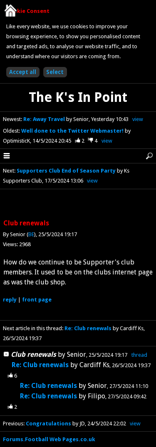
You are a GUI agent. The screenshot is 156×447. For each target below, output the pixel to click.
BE (31, 234)
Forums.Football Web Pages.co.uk (49, 439)
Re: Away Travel (44, 119)
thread (139, 355)
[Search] (149, 156)
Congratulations (49, 423)
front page (37, 299)
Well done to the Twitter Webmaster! (73, 131)
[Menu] (6, 156)
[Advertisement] (78, 204)
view (137, 119)
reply (10, 299)
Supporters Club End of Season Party (66, 171)
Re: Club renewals (87, 328)
